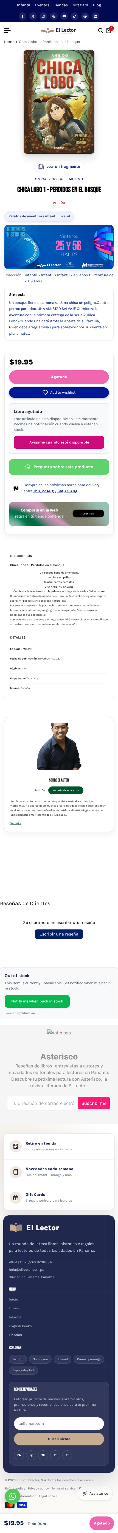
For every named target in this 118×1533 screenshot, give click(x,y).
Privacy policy (38, 1488)
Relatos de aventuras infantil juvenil (39, 216)
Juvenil (62, 1359)
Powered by (20, 1013)
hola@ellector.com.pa (26, 1269)
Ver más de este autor (66, 790)
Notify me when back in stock (37, 1001)
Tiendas (61, 5)
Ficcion (17, 1359)
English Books (20, 1326)
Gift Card (80, 5)
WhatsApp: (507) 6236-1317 (30, 1262)
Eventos (42, 5)
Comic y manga (89, 1359)
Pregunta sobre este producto (63, 466)
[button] (59, 392)
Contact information (20, 1496)
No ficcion (40, 1359)
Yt (55, 1455)
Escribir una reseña (59, 934)
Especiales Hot (23, 1370)
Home (9, 41)
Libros (14, 1308)
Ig (31, 1455)
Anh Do (59, 202)
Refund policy (15, 1488)
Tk (43, 1455)
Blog (97, 5)
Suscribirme (59, 1439)
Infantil (23, 5)
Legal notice (48, 1496)
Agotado (59, 377)
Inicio (13, 1299)
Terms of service (63, 1488)
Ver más (15, 823)
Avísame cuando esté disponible (59, 442)
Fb (19, 1455)
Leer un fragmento (63, 166)
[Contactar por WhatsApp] (12, 1496)
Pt (67, 1455)
